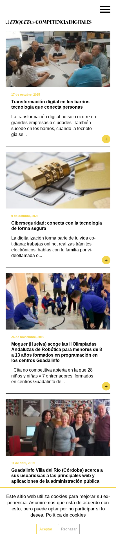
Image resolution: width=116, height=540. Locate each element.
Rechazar (69, 529)
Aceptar (45, 529)
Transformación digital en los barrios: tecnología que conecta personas (51, 104)
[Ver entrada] (58, 59)
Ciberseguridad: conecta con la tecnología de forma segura (56, 226)
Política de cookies (66, 515)
